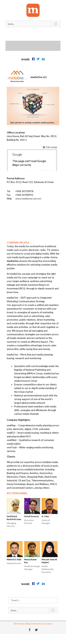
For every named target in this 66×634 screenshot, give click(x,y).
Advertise (38, 623)
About (29, 623)
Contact (48, 623)
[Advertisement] (36, 45)
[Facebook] (29, 629)
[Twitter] (36, 629)
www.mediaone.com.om (28, 198)
